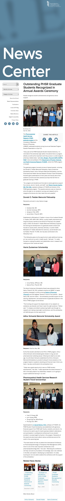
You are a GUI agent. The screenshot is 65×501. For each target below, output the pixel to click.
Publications (15, 104)
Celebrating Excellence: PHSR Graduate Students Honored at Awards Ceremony (28, 479)
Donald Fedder (40, 499)
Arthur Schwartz (29, 499)
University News (15, 110)
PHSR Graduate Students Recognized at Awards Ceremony (56, 477)
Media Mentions (14, 113)
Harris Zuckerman (52, 499)
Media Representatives (13, 101)
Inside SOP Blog (14, 107)
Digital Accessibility (14, 117)
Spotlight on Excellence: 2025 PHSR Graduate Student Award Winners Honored (43, 478)
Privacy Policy (15, 120)
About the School (14, 98)
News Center (26, 62)
